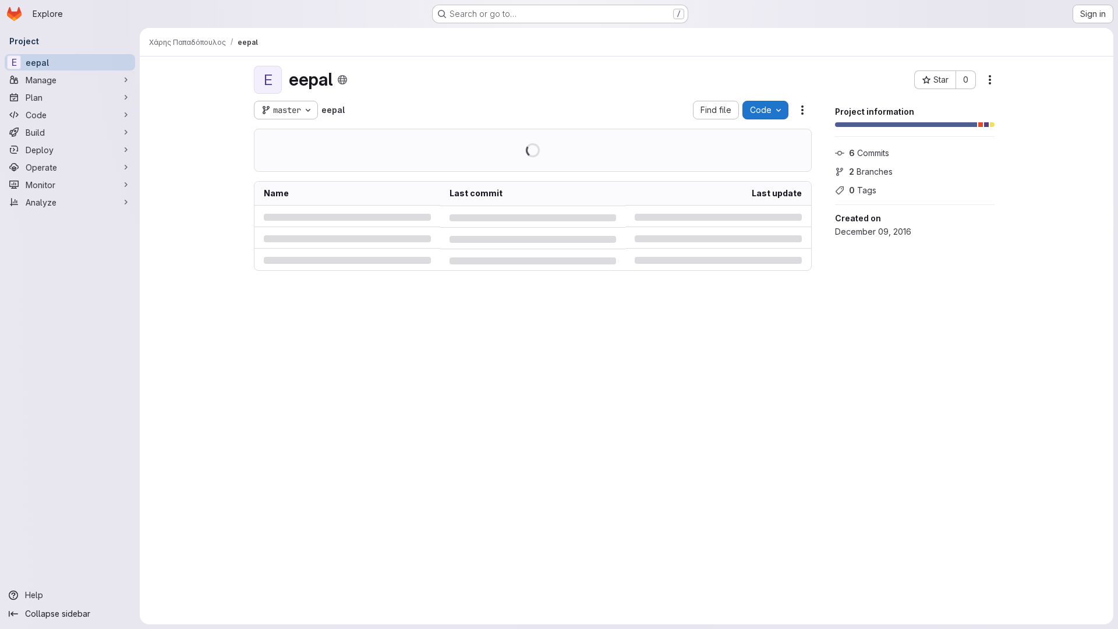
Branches (871, 171)
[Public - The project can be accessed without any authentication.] (342, 79)
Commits (869, 153)
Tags (862, 190)
